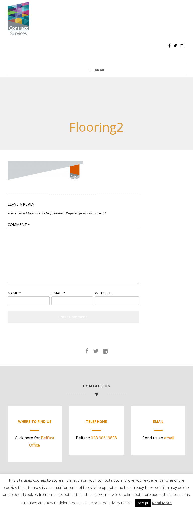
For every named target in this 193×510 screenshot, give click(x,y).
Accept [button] (143, 503)
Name (14, 292)
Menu (99, 70)
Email (58, 292)
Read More (162, 502)
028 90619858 (104, 438)
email (169, 438)
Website (103, 292)
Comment (19, 224)
